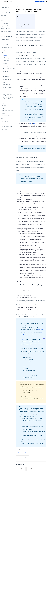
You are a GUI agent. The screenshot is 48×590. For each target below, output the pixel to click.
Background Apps (6, 61)
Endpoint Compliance (5, 17)
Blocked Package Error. (22, 452)
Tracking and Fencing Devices (6, 115)
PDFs (30, 123)
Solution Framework (4, 121)
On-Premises (3, 42)
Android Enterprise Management (6, 28)
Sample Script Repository (5, 124)
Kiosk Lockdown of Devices (6, 50)
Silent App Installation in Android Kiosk (8, 90)
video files (35, 123)
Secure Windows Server (5, 45)
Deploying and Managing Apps (6, 47)
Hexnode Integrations (5, 116)
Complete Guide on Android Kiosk (8, 57)
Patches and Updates (5, 41)
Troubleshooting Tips (20, 26)
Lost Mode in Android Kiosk (7, 87)
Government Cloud (4, 44)
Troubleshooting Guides (5, 123)
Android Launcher (6, 73)
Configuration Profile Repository (6, 126)
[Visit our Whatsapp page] (27, 457)
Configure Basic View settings (22, 20)
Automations (3, 15)
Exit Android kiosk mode (7, 100)
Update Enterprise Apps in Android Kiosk (7, 95)
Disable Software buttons (7, 82)
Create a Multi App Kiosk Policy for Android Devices (24, 19)
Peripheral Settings (6, 74)
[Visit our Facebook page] (22, 457)
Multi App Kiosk (5, 55)
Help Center (9, 1)
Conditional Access (4, 18)
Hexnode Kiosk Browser (7, 65)
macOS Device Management (6, 31)
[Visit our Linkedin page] (26, 457)
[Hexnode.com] (3, 1)
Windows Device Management (6, 29)
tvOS (3, 103)
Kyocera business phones (28, 331)
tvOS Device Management (5, 33)
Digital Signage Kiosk (6, 69)
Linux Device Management (5, 34)
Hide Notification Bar (6, 81)
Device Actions (3, 21)
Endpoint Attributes (4, 13)
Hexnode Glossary (4, 129)
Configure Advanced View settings (23, 22)
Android (3, 53)
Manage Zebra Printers (5, 39)
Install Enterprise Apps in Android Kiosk (9, 92)
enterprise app (34, 104)
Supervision (3, 20)
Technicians (3, 113)
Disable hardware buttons (7, 84)
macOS (3, 106)
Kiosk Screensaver (6, 85)
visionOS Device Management (6, 36)
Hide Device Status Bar (7, 79)
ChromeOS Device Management (6, 37)
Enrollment (3, 10)
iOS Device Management (5, 25)
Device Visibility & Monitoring (6, 12)
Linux (3, 108)
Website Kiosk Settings (7, 66)
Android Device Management (6, 26)
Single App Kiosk (6, 60)
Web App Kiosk (5, 63)
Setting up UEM (4, 9)
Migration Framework (5, 7)
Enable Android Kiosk (6, 58)
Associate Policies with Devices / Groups (23, 24)
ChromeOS (4, 105)
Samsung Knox (40, 329)
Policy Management (4, 23)
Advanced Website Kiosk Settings (9, 68)
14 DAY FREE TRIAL (39, 1)
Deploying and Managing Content (7, 110)
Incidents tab (3, 118)
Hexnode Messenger (6, 76)
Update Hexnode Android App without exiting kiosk (8, 98)
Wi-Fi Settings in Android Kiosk (8, 77)
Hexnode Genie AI (4, 49)
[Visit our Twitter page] (24, 457)
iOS (2, 52)
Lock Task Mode (5, 71)
